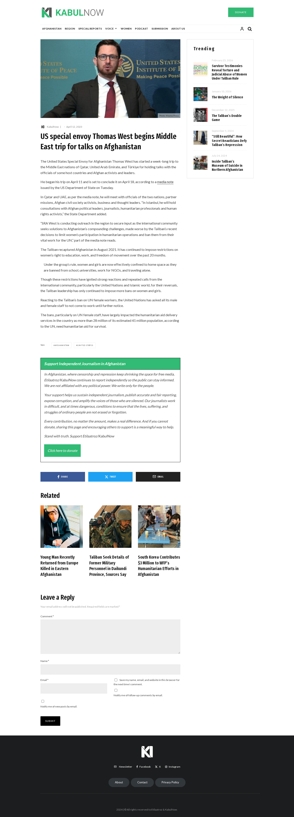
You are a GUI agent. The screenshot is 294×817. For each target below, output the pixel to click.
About (119, 782)
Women (126, 28)
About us (178, 28)
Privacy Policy (170, 782)
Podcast (141, 28)
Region (70, 28)
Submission (160, 28)
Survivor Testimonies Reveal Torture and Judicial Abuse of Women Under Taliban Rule (229, 72)
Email (44, 680)
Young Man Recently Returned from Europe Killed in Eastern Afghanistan (59, 566)
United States (85, 345)
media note (165, 182)
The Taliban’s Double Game (227, 118)
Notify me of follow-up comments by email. (138, 695)
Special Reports (90, 28)
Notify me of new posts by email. (58, 706)
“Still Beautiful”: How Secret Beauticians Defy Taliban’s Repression (229, 140)
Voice (109, 28)
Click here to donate (62, 450)
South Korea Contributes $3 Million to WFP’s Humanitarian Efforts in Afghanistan (159, 566)
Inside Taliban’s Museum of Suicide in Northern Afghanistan (227, 165)
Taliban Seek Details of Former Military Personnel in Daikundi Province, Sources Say (109, 566)
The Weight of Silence (227, 97)
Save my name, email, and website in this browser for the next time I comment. (147, 682)
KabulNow (53, 126)
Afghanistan (51, 28)
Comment (47, 616)
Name (44, 661)
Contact (142, 782)
